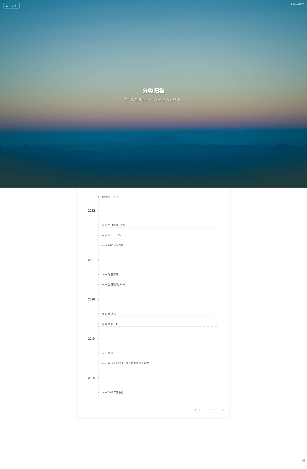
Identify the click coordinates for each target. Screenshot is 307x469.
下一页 (221, 410)
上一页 (197, 410)
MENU (13, 5)
